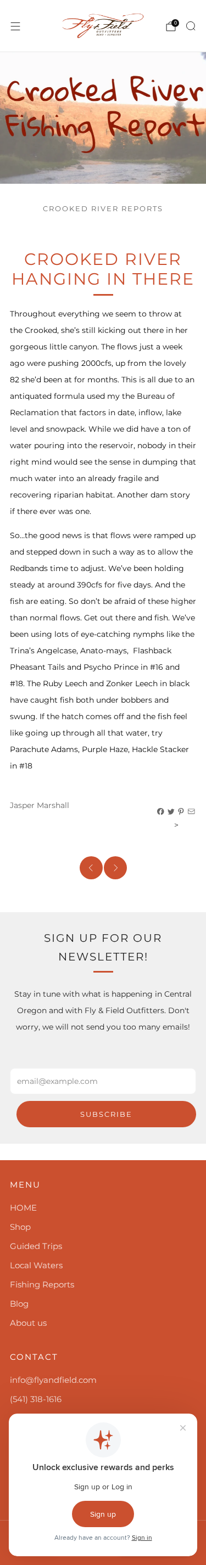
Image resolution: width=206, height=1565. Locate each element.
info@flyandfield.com (53, 1380)
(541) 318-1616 (36, 1399)
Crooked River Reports (103, 209)
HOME (23, 1207)
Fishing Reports (42, 1284)
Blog (19, 1303)
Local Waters (36, 1265)
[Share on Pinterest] (181, 812)
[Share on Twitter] (171, 812)
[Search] (190, 25)
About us (28, 1323)
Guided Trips (36, 1246)
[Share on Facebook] (161, 812)
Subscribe (106, 1114)
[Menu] (15, 26)
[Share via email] (192, 812)
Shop (20, 1227)
